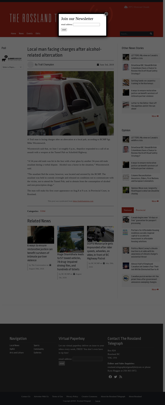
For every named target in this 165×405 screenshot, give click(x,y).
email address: (67, 24)
